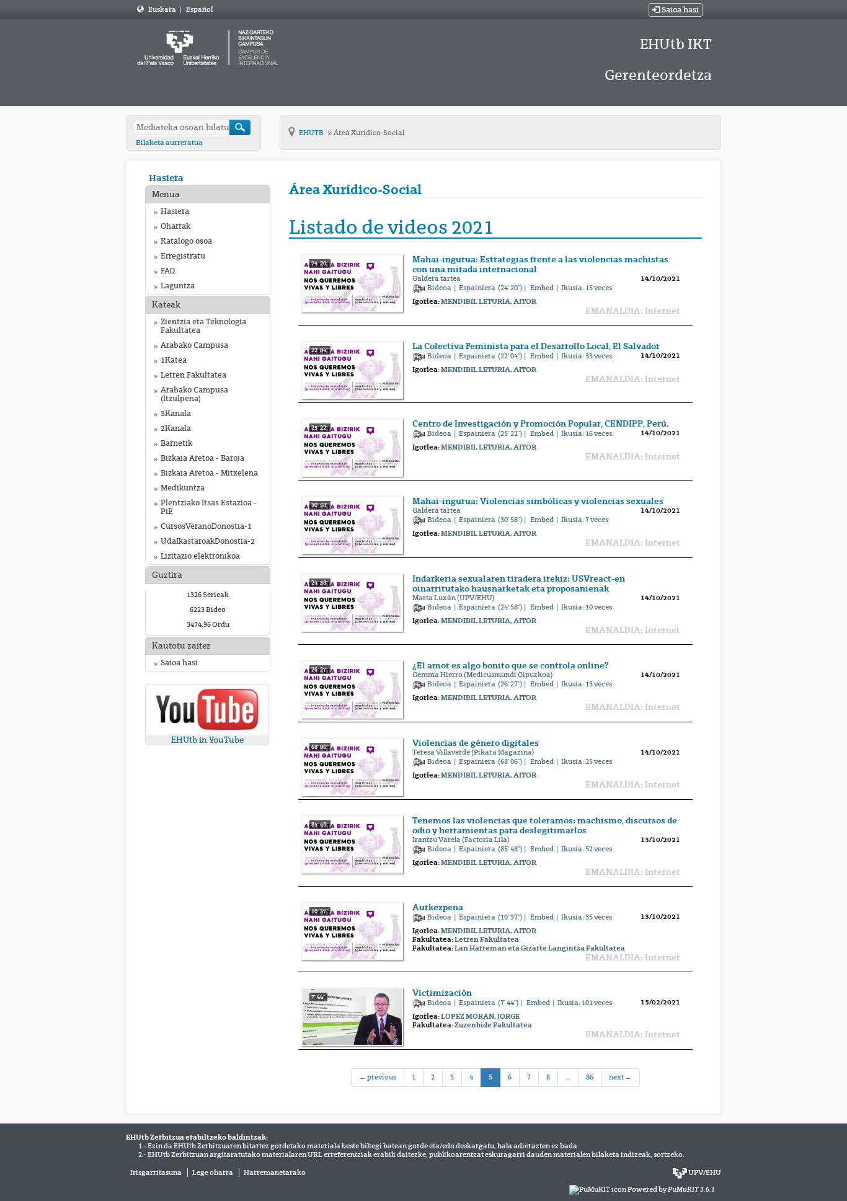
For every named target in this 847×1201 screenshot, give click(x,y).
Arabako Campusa (194, 345)
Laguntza (178, 285)
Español (199, 9)
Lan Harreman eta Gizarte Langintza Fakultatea (540, 948)
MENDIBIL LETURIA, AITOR (488, 301)
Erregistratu (183, 256)
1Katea (174, 360)
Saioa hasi (679, 10)
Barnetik (176, 443)
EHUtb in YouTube (207, 740)
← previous (377, 1077)
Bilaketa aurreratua (169, 142)
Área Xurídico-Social (369, 132)
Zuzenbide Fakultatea (493, 1025)
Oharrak (175, 226)
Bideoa (440, 287)
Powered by (671, 1189)
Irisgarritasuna (156, 1172)
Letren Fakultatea (193, 375)
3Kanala (176, 413)
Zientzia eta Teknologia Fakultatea (203, 326)
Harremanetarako (275, 1172)
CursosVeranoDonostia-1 (206, 526)
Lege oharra (212, 1172)
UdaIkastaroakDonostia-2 (208, 541)
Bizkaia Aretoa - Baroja (202, 458)
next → (620, 1077)
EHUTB (312, 132)
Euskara (162, 9)
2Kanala (176, 428)
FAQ (168, 271)
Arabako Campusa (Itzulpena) (194, 394)
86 (589, 1077)
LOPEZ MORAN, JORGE (480, 1016)
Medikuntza (183, 488)
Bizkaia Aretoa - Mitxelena (209, 473)
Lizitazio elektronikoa (200, 556)
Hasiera (166, 177)
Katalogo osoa (186, 241)
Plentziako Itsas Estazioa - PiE (209, 507)
